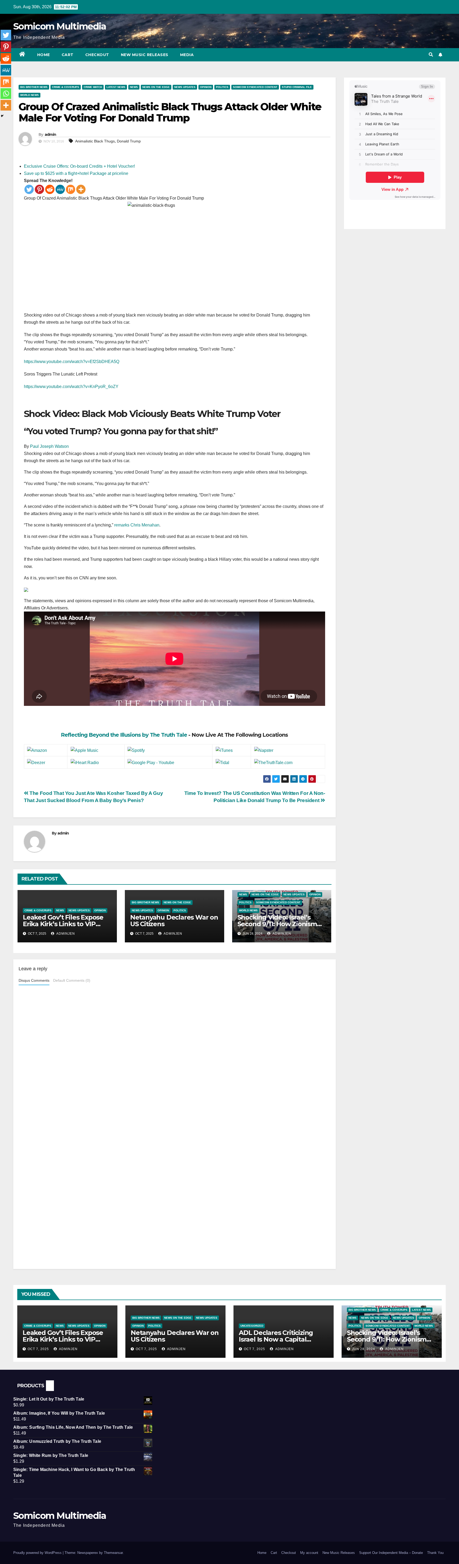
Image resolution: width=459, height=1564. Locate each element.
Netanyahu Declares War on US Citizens (174, 920)
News (134, 87)
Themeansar (113, 1553)
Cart (68, 54)
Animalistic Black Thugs (95, 141)
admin (50, 134)
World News (29, 95)
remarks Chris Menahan (136, 525)
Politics (222, 87)
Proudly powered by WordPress (38, 1553)
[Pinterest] (39, 189)
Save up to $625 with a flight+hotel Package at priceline (76, 173)
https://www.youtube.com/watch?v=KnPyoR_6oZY (71, 386)
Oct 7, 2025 (38, 1349)
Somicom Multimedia (59, 26)
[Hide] (2, 116)
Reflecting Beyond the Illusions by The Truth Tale (124, 735)
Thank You (435, 1553)
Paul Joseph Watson (49, 446)
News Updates (185, 87)
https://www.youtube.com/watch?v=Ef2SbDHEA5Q (71, 361)
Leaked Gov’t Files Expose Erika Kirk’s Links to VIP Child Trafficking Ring (63, 923)
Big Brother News (34, 87)
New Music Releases (144, 54)
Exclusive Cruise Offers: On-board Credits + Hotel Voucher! (79, 166)
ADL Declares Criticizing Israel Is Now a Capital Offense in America (276, 1339)
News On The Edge (156, 87)
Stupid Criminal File (297, 87)
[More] (81, 189)
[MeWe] (60, 189)
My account (309, 1553)
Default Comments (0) (71, 981)
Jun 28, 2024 (363, 1349)
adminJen (65, 933)
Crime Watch (93, 87)
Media (187, 54)
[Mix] (70, 189)
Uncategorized (251, 1325)
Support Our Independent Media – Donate (391, 1553)
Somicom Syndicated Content (255, 87)
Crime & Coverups (65, 87)
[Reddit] (49, 189)
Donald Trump (129, 141)
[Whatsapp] (6, 93)
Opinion (205, 87)
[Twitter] (29, 189)
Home (43, 54)
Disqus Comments (34, 981)
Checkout (97, 54)
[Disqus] (174, 1055)
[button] (431, 54)
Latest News (116, 87)
